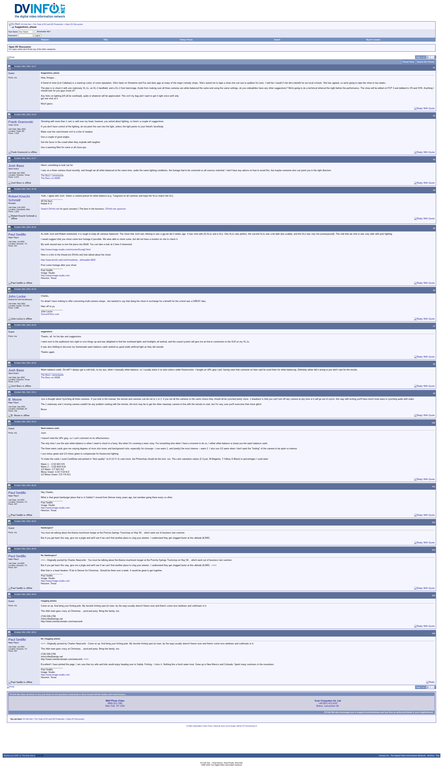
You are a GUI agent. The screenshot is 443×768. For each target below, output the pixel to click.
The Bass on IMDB (50, 178)
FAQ (106, 40)
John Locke (17, 296)
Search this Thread (425, 62)
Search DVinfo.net (50, 209)
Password (12, 35)
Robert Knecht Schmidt (19, 198)
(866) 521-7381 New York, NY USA (115, 703)
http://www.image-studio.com (55, 275)
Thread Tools (408, 62)
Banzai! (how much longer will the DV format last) (234, 726)
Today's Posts (186, 40)
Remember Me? (44, 31)
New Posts (208, 726)
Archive (430, 755)
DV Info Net (26, 24)
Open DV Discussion (74, 24)
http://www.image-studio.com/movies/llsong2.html (66, 249)
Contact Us (384, 755)
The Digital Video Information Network (408, 755)
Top (437, 755)
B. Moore (15, 399)
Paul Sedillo (17, 234)
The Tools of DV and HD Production (48, 24)
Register (45, 40)
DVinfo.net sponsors (116, 209)
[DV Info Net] (40, 17)
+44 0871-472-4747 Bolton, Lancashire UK (328, 703)
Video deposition (195, 726)
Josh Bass (16, 165)
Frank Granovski (20, 122)
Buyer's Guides (373, 40)
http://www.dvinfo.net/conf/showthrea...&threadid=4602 (68, 260)
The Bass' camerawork (52, 175)
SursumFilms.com (50, 314)
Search (277, 40)
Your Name (13, 32)
